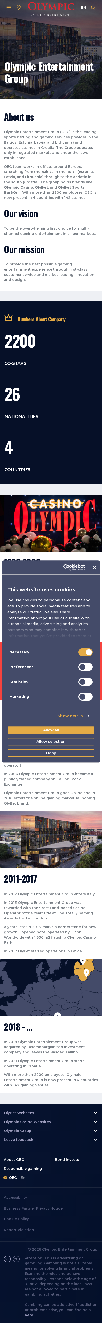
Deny (51, 752)
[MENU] (9, 7)
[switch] (85, 667)
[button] (51, 1113)
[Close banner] (94, 567)
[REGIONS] (19, 7)
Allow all (51, 730)
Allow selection (51, 741)
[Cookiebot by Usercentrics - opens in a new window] (64, 567)
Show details (70, 715)
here (29, 1315)
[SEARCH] (93, 7)
